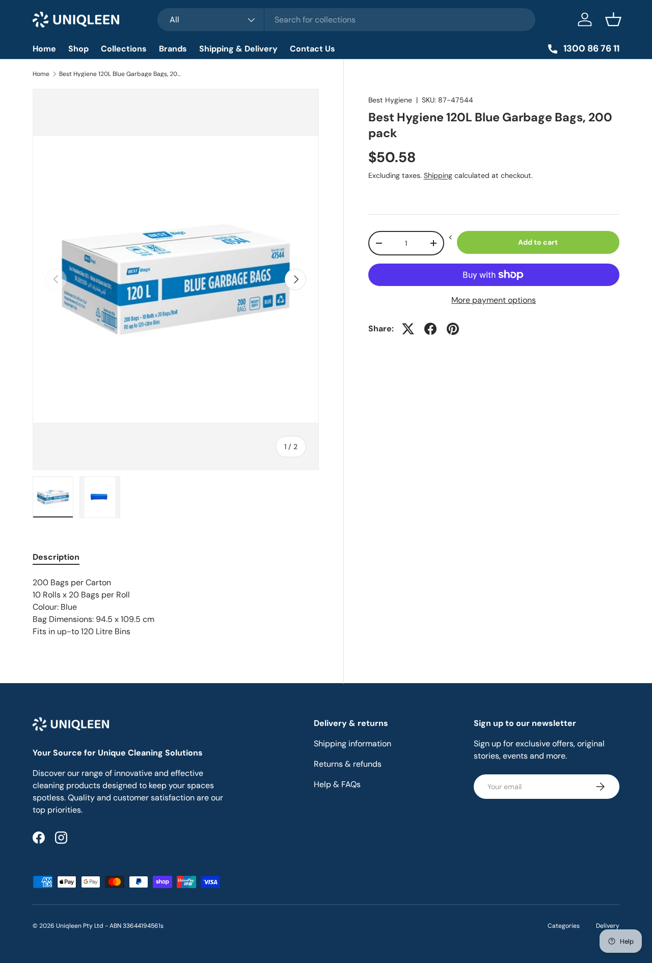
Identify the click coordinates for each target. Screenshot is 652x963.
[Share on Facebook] (430, 329)
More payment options (493, 300)
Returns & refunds (348, 764)
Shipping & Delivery (238, 48)
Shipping (438, 175)
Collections (124, 48)
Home (44, 48)
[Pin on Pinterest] (453, 329)
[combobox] (346, 19)
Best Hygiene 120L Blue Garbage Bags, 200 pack (120, 74)
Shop (78, 48)
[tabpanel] (176, 607)
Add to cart (538, 242)
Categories (564, 926)
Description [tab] (56, 557)
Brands (173, 48)
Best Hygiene (390, 100)
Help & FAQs (337, 784)
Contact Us (312, 48)
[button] (613, 19)
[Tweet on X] (408, 329)
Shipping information (352, 743)
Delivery (607, 926)
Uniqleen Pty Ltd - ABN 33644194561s (110, 926)
